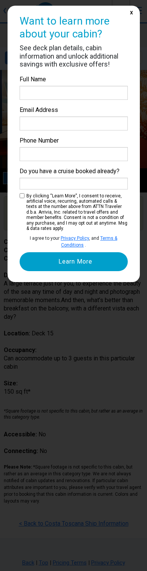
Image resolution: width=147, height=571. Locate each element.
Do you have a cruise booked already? (69, 171)
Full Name (33, 79)
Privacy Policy (75, 238)
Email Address (39, 109)
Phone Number (39, 140)
